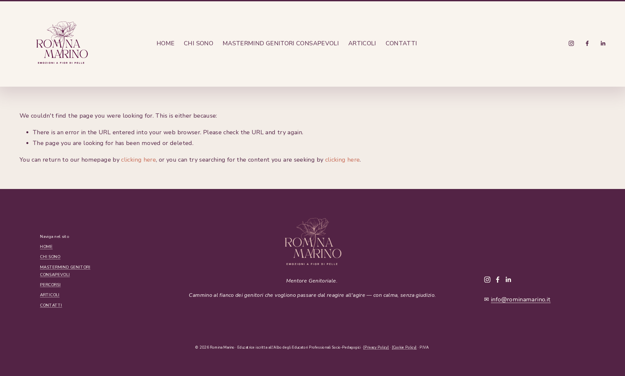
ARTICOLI (362, 43)
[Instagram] (571, 43)
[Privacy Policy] (376, 347)
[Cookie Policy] (404, 347)
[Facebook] (587, 43)
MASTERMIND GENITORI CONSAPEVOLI (281, 43)
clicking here (138, 160)
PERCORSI (50, 284)
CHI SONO (198, 43)
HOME (165, 43)
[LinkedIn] (603, 43)
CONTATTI (401, 43)
